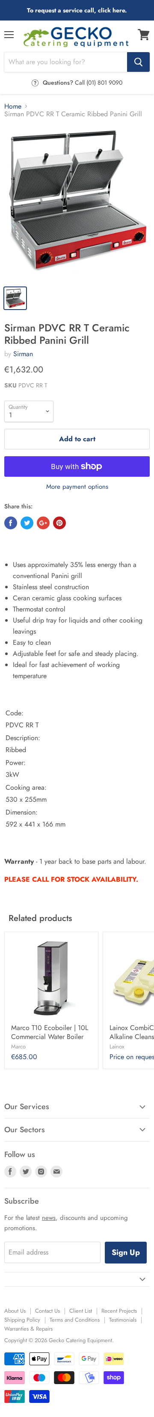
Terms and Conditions (75, 1320)
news (49, 1217)
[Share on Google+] (43, 523)
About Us (15, 1311)
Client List (80, 1311)
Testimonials (122, 1320)
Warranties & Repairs (28, 1329)
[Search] (138, 62)
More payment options (77, 486)
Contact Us (47, 1311)
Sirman (23, 354)
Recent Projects (119, 1311)
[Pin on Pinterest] (59, 523)
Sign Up (126, 1252)
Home (12, 106)
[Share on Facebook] (10, 523)
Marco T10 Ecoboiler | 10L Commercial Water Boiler (49, 1032)
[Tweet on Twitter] (27, 523)
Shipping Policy (22, 1320)
